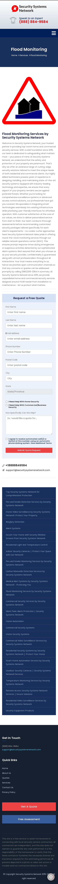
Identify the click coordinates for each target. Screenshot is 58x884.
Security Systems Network (28, 874)
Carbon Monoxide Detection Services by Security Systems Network (25, 573)
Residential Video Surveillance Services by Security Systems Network (26, 702)
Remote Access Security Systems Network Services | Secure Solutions (26, 692)
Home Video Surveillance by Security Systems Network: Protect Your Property (28, 513)
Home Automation (15, 621)
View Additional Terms (41, 443)
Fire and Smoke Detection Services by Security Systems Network (28, 503)
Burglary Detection (15, 521)
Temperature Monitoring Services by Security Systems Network (28, 682)
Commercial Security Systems (20, 627)
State (8, 386)
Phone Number (13, 346)
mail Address (12, 333)
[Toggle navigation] (54, 33)
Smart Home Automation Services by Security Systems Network (28, 662)
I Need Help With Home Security (23, 402)
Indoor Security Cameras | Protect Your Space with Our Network (28, 553)
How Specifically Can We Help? (21, 412)
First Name (11, 306)
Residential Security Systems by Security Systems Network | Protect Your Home (25, 652)
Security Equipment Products (20, 710)
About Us (6, 773)
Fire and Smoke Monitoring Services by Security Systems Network (29, 563)
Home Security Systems (17, 634)
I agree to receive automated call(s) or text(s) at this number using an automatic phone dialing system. (30, 441)
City (8, 373)
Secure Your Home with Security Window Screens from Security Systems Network (25, 536)
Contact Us (7, 787)
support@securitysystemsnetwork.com (28, 470)
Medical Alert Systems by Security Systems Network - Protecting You (27, 583)
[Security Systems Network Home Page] (29, 8)
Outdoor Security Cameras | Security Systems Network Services (28, 672)
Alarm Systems (13, 528)
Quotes (5, 777)
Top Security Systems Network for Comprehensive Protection (23, 493)
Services (24, 55)
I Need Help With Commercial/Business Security (27, 406)
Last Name (11, 320)
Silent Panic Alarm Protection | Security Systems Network (25, 613)
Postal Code (11, 359)
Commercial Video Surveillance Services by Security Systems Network (26, 642)
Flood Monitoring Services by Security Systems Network (28, 593)
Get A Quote (29, 806)
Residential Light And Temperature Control (26, 544)
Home (14, 55)
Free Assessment (29, 819)
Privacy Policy (8, 792)
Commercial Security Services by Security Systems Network (25, 603)
